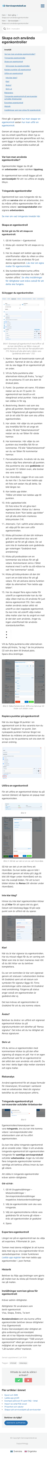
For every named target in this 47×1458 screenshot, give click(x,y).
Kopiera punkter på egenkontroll (17, 69)
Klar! (7, 81)
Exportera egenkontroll (13, 103)
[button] (19, 1380)
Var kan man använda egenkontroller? (19, 54)
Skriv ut (9, 89)
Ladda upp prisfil (12, 1398)
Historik (7, 106)
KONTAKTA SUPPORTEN (16, 1423)
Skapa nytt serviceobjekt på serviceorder (23, 1409)
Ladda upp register (11, 1257)
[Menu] (42, 6)
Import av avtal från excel (16, 1404)
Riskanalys (8, 93)
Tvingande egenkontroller (14, 58)
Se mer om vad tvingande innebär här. (21, 216)
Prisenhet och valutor (14, 1407)
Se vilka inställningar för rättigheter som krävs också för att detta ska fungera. (25, 280)
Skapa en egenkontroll (13, 61)
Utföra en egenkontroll (13, 73)
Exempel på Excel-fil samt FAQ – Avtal (21, 1401)
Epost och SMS (11, 1395)
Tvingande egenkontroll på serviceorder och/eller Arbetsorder (20, 97)
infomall (13, 1363)
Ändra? (8, 85)
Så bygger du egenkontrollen (18, 66)
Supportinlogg (22, 1443)
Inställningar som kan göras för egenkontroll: (22, 110)
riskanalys (23, 1363)
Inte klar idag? (11, 78)
